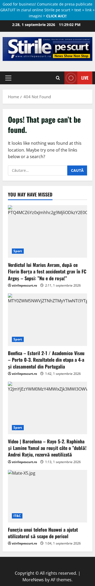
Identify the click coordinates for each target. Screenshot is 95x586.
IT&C (17, 516)
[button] (8, 77)
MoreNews (33, 580)
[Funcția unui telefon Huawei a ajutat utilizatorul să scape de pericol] (47, 496)
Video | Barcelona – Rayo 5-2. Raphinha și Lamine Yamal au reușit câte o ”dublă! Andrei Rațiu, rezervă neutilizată (47, 448)
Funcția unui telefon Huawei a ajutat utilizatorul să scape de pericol (43, 533)
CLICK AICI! (56, 15)
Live (84, 78)
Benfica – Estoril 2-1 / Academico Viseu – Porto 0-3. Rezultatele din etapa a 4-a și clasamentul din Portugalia (46, 360)
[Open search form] (58, 78)
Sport (17, 251)
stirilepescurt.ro (24, 285)
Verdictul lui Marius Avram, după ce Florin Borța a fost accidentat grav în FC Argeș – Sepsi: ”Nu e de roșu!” (47, 271)
